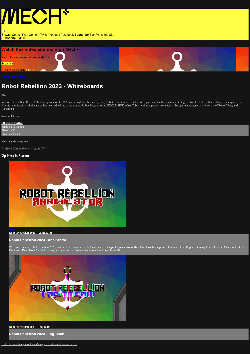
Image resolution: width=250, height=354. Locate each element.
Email (19, 123)
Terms (12, 344)
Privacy (20, 344)
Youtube (54, 34)
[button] (3, 31)
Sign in (113, 34)
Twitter (44, 34)
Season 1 (25, 156)
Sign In (21, 38)
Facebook (67, 34)
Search (17, 34)
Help (4, 344)
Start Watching (99, 34)
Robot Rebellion (13, 77)
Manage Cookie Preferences (52, 344)
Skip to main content (13, 3)
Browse (6, 34)
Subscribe (7, 63)
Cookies (30, 344)
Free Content (30, 34)
